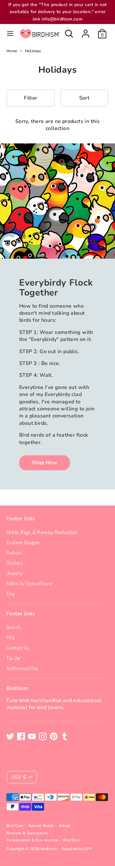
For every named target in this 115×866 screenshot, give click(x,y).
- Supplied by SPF (75, 848)
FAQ (10, 637)
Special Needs (41, 825)
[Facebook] (21, 736)
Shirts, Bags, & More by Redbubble (41, 532)
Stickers (14, 563)
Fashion (14, 552)
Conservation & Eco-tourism (32, 840)
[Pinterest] (53, 736)
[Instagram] (43, 736)
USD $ (19, 777)
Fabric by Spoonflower (29, 583)
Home (11, 50)
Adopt (64, 825)
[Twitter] (10, 736)
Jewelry (14, 573)
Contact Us (17, 647)
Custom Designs (23, 542)
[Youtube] (32, 736)
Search (13, 627)
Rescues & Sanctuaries (27, 833)
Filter (30, 97)
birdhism (49, 848)
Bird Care (14, 825)
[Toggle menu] (10, 33)
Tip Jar (13, 658)
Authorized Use (22, 668)
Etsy (10, 593)
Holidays (33, 50)
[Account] (85, 30)
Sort (84, 97)
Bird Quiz (71, 840)
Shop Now (44, 462)
